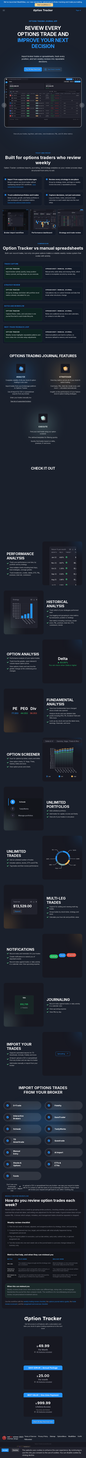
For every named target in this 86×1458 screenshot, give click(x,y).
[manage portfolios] (12, 815)
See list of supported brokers (21, 401)
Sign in (78, 10)
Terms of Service (30, 1436)
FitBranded (28, 1439)
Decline (15, 1450)
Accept (5, 1450)
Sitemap (52, 1436)
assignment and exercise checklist (36, 1304)
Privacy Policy (43, 1436)
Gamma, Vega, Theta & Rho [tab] (68, 741)
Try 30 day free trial (33, 69)
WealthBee (72, 1436)
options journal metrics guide (59, 1301)
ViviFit (80, 1436)
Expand (17, 911)
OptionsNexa (61, 1436)
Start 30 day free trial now (43, 1422)
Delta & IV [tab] (49, 741)
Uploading (63, 1053)
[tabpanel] (63, 771)
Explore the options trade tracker (19, 202)
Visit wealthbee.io (44, 5)
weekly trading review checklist (35, 1301)
